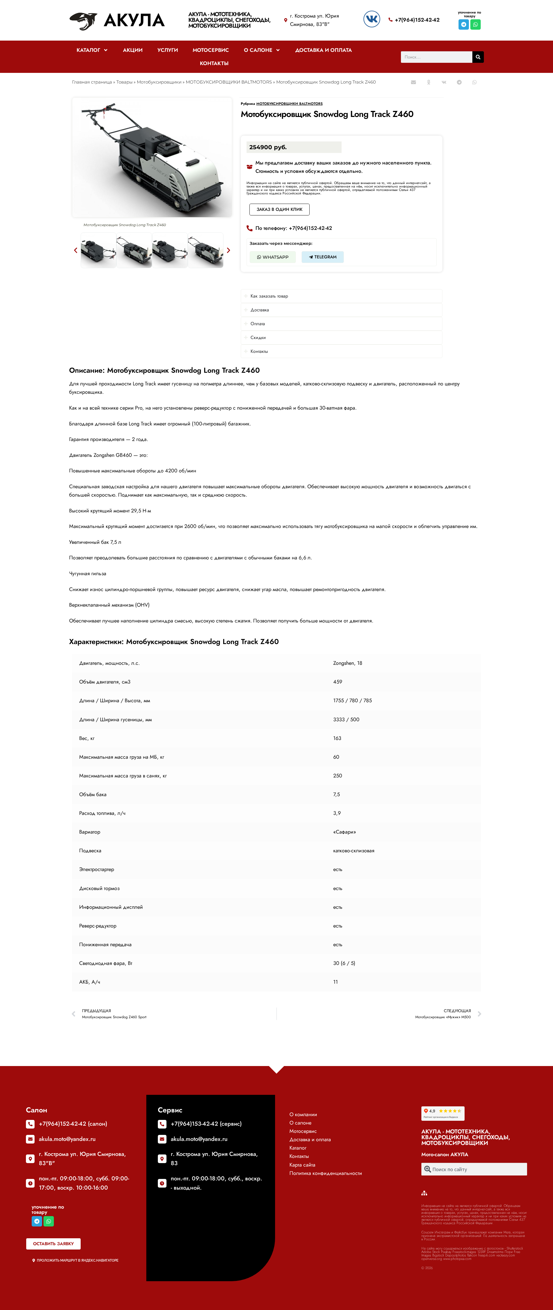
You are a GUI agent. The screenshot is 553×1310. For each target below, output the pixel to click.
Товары (124, 82)
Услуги (168, 50)
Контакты (214, 63)
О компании (303, 1114)
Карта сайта (302, 1165)
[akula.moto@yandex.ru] (30, 1139)
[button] (414, 82)
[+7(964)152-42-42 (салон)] (30, 1124)
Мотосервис (211, 50)
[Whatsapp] (475, 24)
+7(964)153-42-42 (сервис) (206, 1124)
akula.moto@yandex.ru (67, 1139)
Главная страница (92, 82)
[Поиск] (478, 57)
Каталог (88, 50)
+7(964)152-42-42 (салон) (73, 1124)
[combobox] (474, 1169)
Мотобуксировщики (159, 82)
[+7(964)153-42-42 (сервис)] (162, 1124)
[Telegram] (464, 24)
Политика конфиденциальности (325, 1173)
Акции (133, 50)
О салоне (258, 50)
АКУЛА (134, 20)
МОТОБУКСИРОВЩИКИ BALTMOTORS (229, 82)
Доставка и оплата (323, 50)
